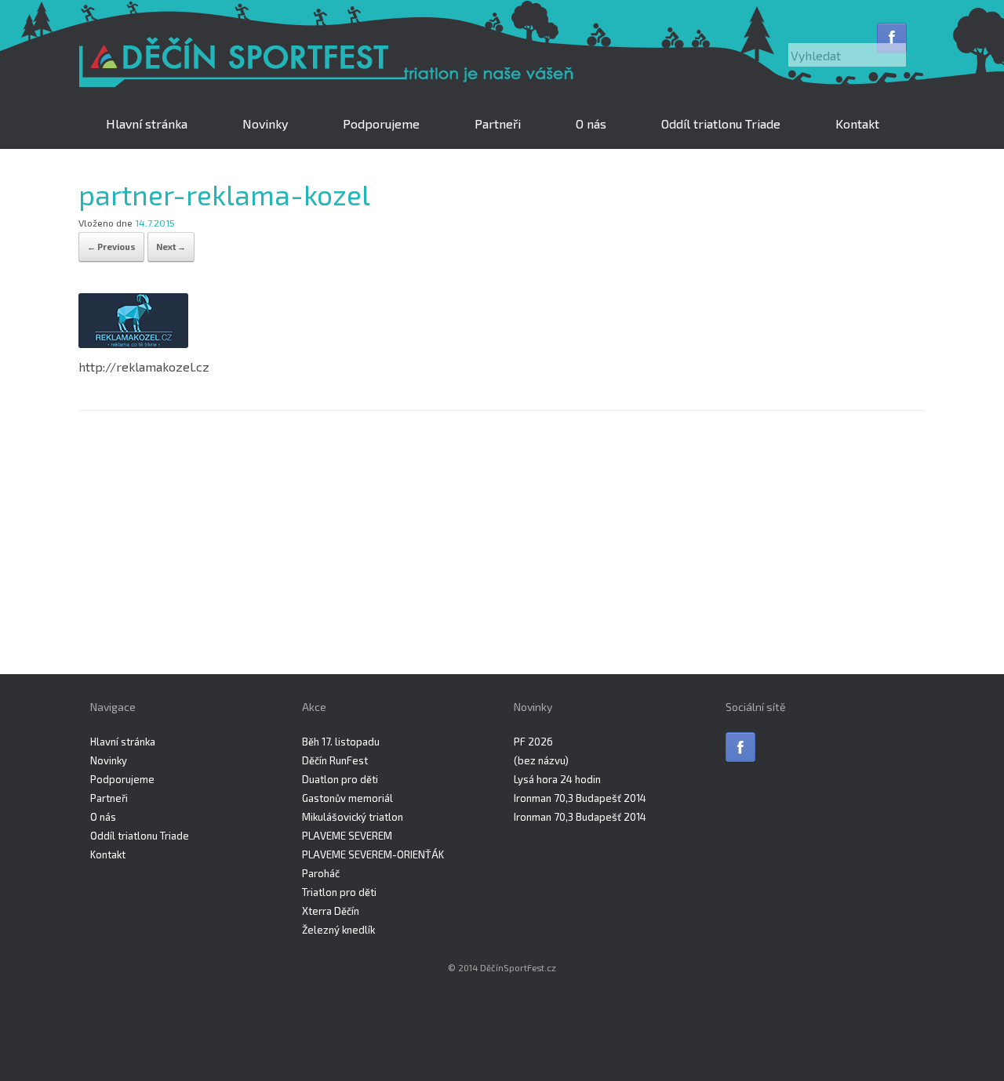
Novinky (265, 123)
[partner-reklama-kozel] (133, 343)
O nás (591, 123)
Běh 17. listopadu (341, 741)
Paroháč (321, 873)
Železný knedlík (338, 929)
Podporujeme (381, 123)
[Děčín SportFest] (329, 63)
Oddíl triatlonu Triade (720, 123)
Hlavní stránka (146, 123)
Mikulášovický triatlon (352, 817)
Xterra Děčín (330, 911)
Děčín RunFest (335, 760)
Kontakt (857, 123)
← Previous (111, 246)
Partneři (498, 123)
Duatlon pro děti (340, 779)
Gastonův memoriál (347, 798)
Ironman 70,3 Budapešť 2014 (580, 798)
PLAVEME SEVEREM (347, 835)
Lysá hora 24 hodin (557, 779)
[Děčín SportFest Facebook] (892, 38)
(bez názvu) (541, 760)
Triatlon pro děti (339, 892)
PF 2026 (533, 741)
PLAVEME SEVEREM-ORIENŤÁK (373, 854)
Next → (171, 246)
